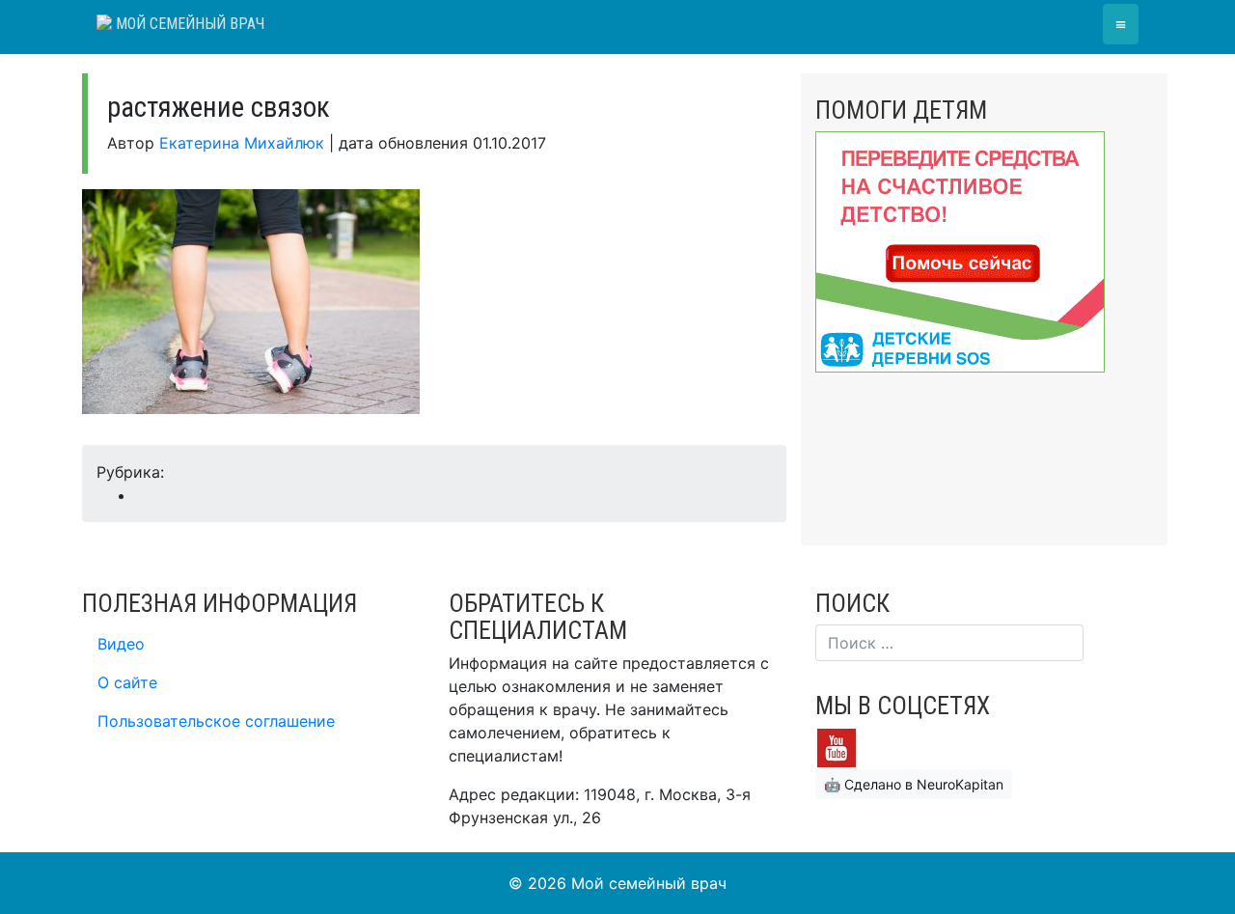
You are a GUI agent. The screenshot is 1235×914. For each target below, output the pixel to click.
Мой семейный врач (188, 23)
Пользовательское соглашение (216, 721)
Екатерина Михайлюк (241, 142)
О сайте (127, 682)
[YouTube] (836, 746)
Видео (121, 643)
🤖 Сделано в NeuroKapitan (913, 784)
